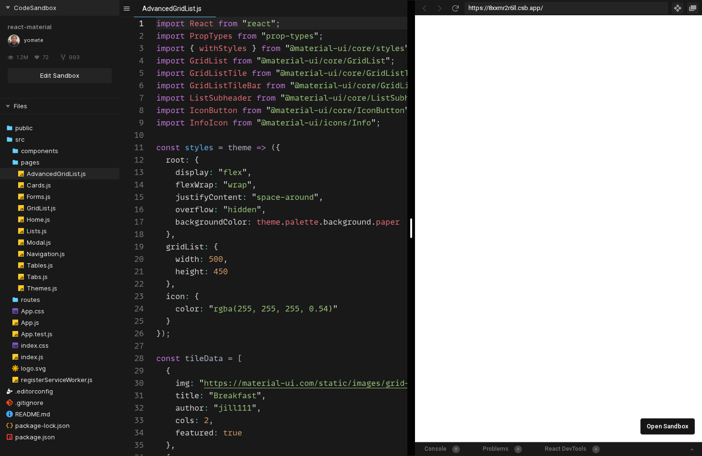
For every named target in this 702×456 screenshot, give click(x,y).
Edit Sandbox (59, 75)
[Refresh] (455, 8)
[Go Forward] (440, 8)
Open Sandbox (668, 426)
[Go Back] (424, 8)
